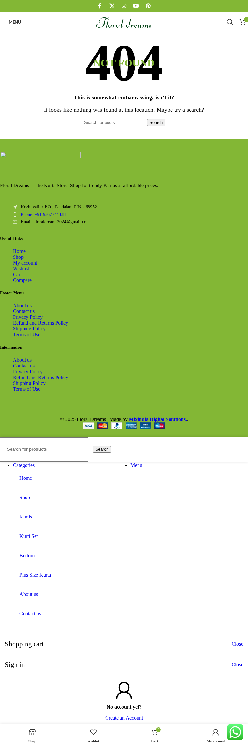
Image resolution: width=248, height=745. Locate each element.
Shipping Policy (29, 328)
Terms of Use (26, 334)
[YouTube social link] (136, 6)
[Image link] (40, 156)
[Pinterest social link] (148, 6)
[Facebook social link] (100, 6)
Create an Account (124, 717)
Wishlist (21, 268)
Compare (22, 280)
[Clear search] (145, 122)
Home (19, 251)
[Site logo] (124, 33)
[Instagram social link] (124, 6)
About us (22, 305)
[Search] (229, 21)
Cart (17, 274)
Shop (18, 257)
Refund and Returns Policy (40, 323)
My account (25, 263)
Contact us (24, 311)
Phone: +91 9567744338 (43, 214)
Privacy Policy (28, 317)
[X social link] (112, 6)
